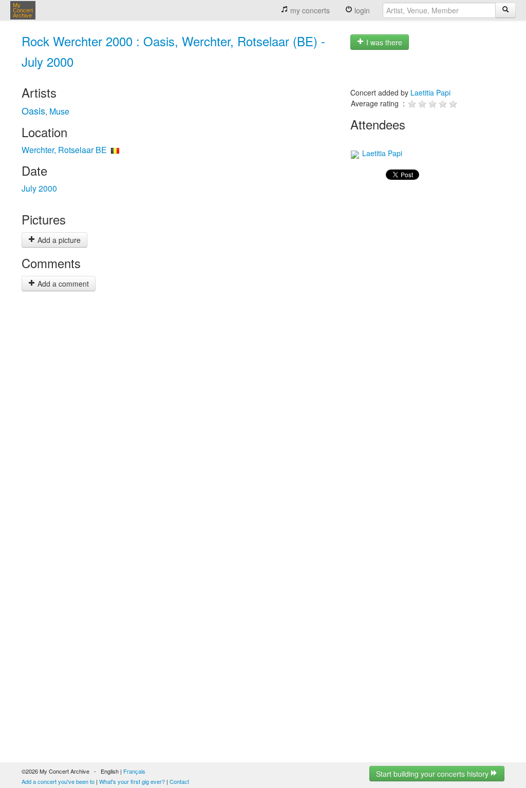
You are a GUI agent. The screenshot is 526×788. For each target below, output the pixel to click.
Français (134, 771)
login (361, 10)
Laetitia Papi (430, 92)
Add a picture (58, 240)
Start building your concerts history (433, 773)
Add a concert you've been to (58, 781)
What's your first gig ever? (132, 781)
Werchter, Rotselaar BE (64, 150)
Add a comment (62, 283)
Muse (59, 111)
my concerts (309, 10)
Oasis (33, 110)
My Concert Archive (23, 10)
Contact (179, 781)
